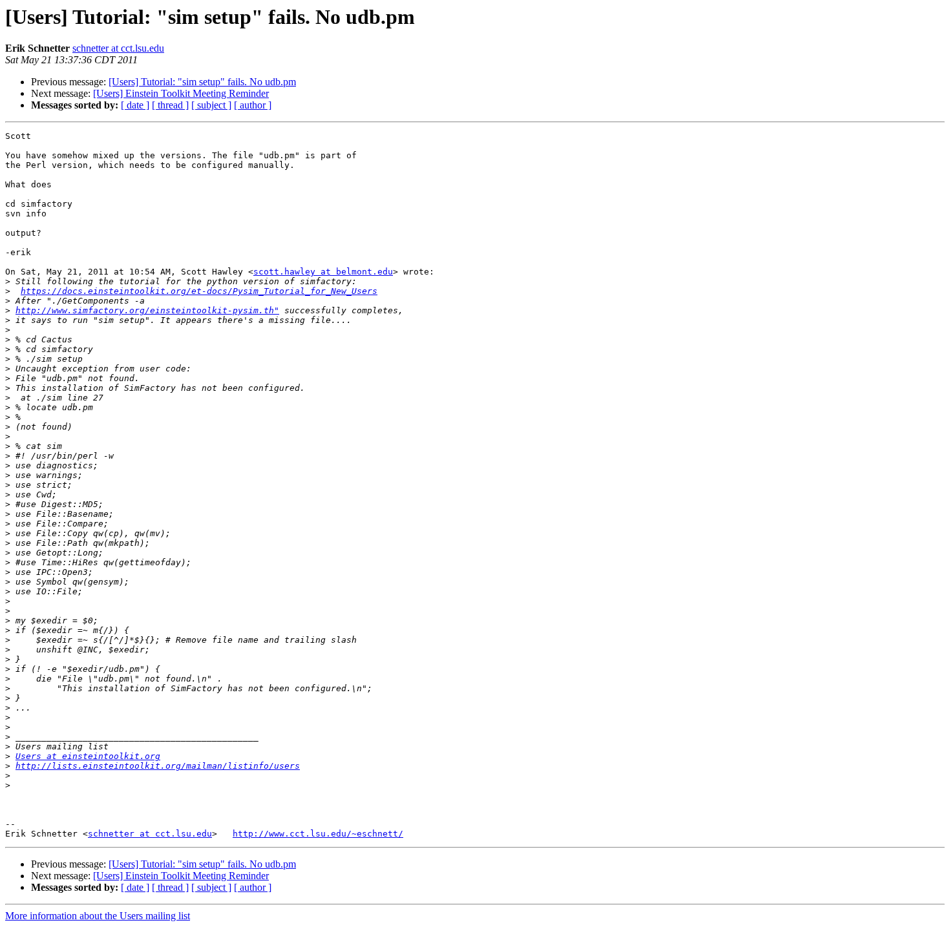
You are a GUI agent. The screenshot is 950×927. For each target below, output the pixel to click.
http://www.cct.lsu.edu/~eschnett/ (318, 833)
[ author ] (252, 104)
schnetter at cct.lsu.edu (118, 48)
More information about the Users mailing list (97, 915)
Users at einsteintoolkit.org (88, 756)
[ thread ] (170, 104)
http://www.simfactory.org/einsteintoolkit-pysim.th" (147, 310)
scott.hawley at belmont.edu (323, 271)
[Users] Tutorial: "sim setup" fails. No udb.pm (202, 81)
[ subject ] (211, 104)
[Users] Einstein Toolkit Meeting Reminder (181, 93)
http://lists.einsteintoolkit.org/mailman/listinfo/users (158, 766)
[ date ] (135, 104)
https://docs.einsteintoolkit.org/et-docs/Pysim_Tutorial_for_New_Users (199, 291)
